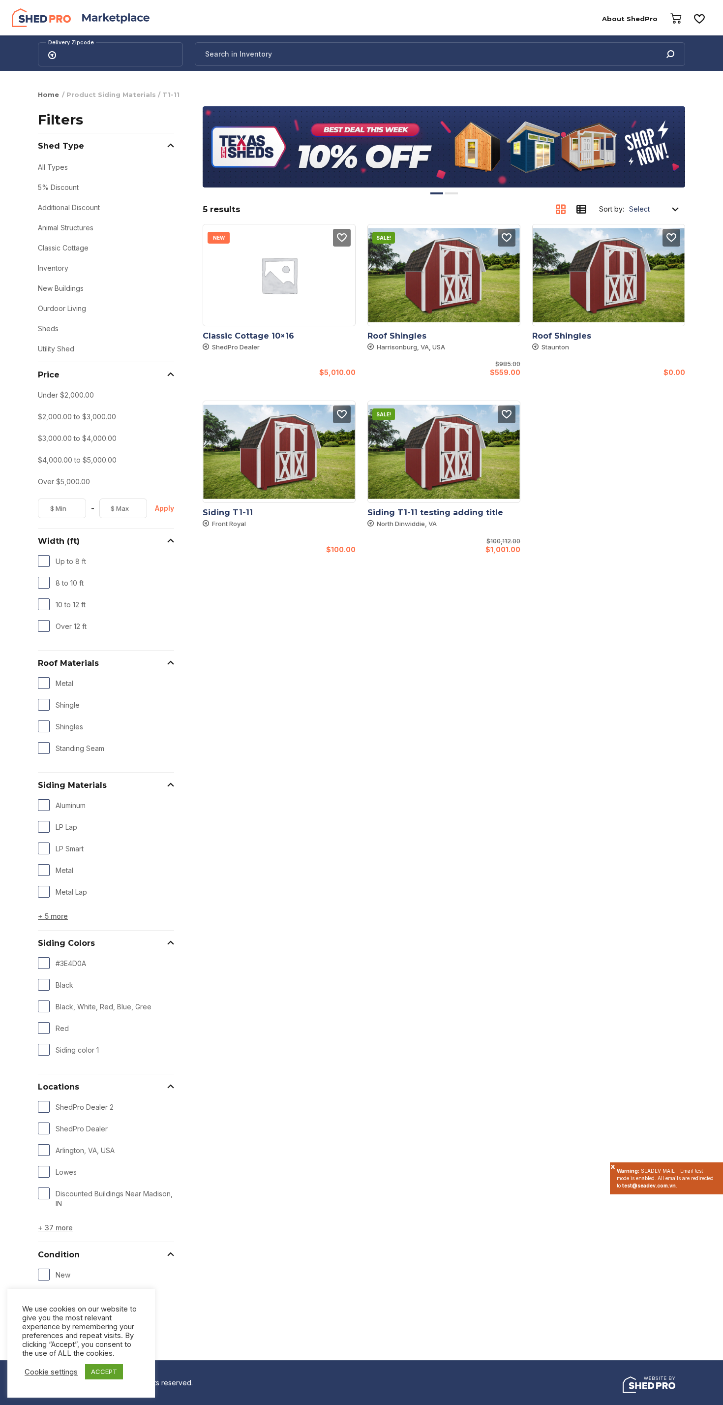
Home (48, 94)
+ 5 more (53, 916)
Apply (164, 508)
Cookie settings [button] (51, 1372)
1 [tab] (436, 193)
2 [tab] (451, 193)
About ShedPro (630, 19)
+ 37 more (55, 1227)
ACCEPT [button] (104, 1371)
